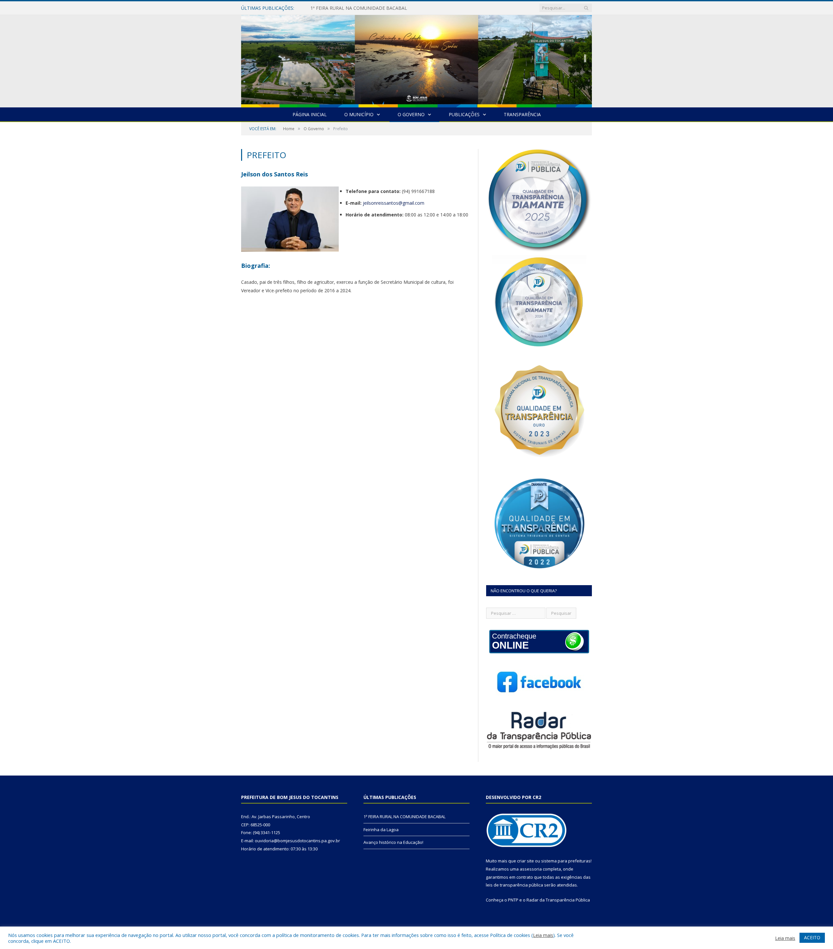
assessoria (531, 869)
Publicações (464, 114)
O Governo (411, 114)
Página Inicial (310, 114)
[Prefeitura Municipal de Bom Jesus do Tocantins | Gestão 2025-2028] (416, 59)
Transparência (522, 114)
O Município (359, 114)
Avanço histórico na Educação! (393, 842)
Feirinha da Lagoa (329, 8)
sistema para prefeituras (566, 861)
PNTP (513, 900)
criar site (525, 861)
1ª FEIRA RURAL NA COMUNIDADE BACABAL (404, 816)
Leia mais (543, 935)
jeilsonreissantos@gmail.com (393, 203)
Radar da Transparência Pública (558, 900)
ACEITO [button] (812, 937)
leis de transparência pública (514, 885)
